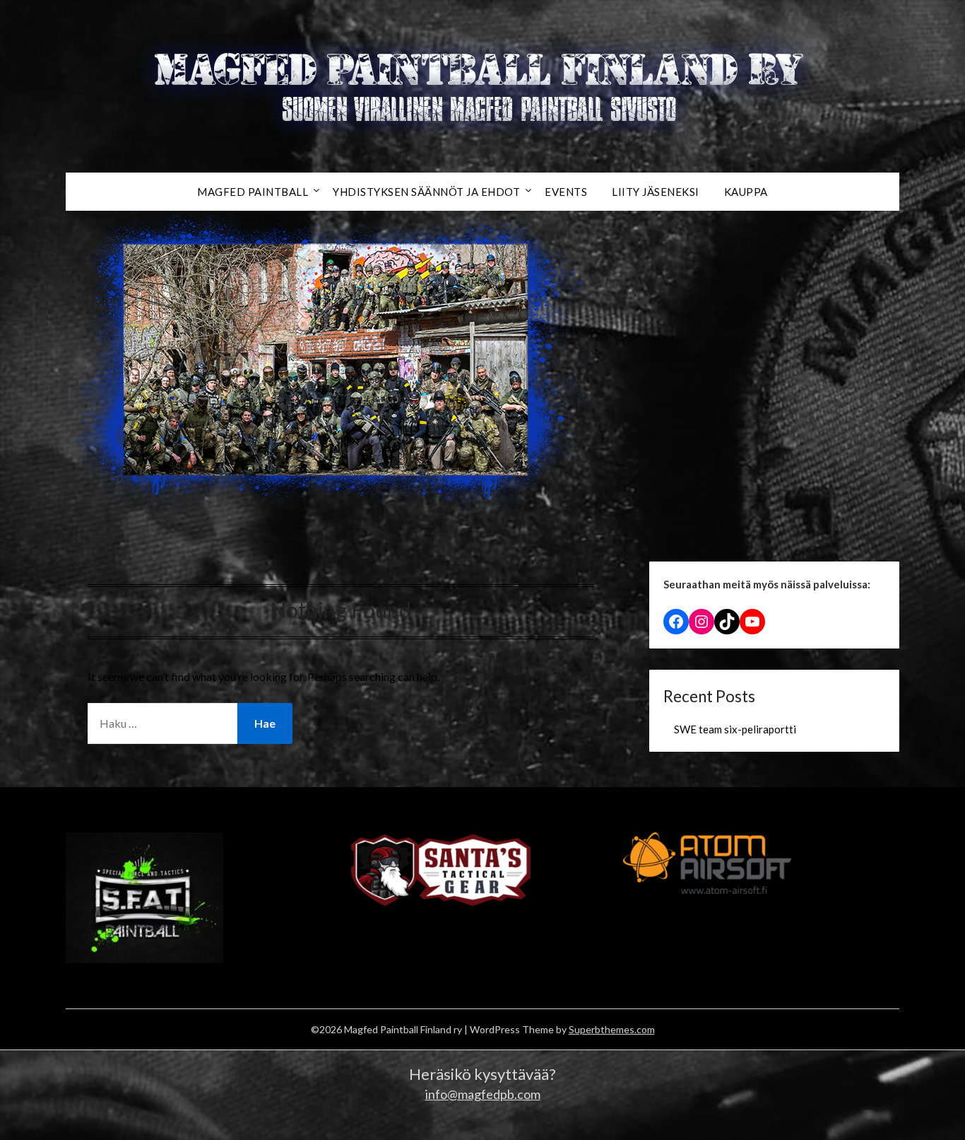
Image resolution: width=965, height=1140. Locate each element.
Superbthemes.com (612, 1029)
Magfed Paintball (252, 191)
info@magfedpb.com (482, 1094)
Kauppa (746, 191)
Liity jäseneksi (655, 191)
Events (566, 191)
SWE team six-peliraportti (735, 729)
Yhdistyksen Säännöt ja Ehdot (426, 191)
